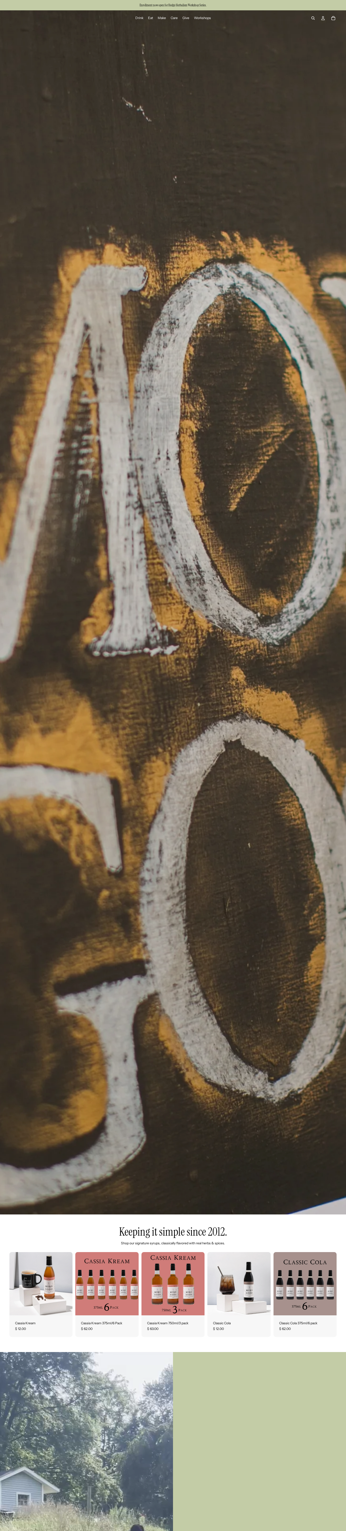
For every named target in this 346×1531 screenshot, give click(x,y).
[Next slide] (65, 1284)
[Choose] (65, 1308)
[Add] (131, 1308)
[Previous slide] (16, 1284)
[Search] (313, 18)
